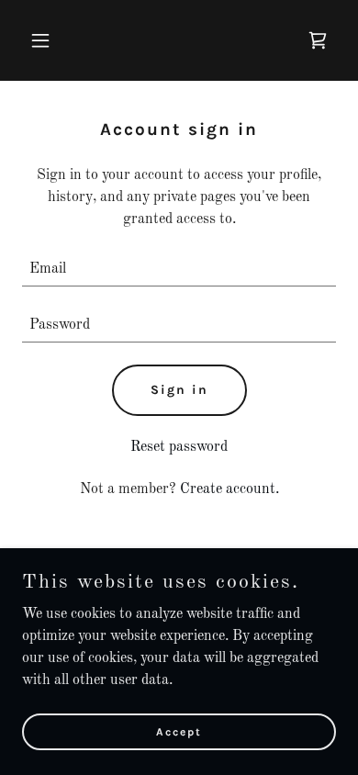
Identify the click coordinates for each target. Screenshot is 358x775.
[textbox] (179, 269)
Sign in (179, 390)
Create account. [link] (229, 489)
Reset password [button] (179, 447)
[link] (317, 40)
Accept (179, 730)
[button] (45, 40)
